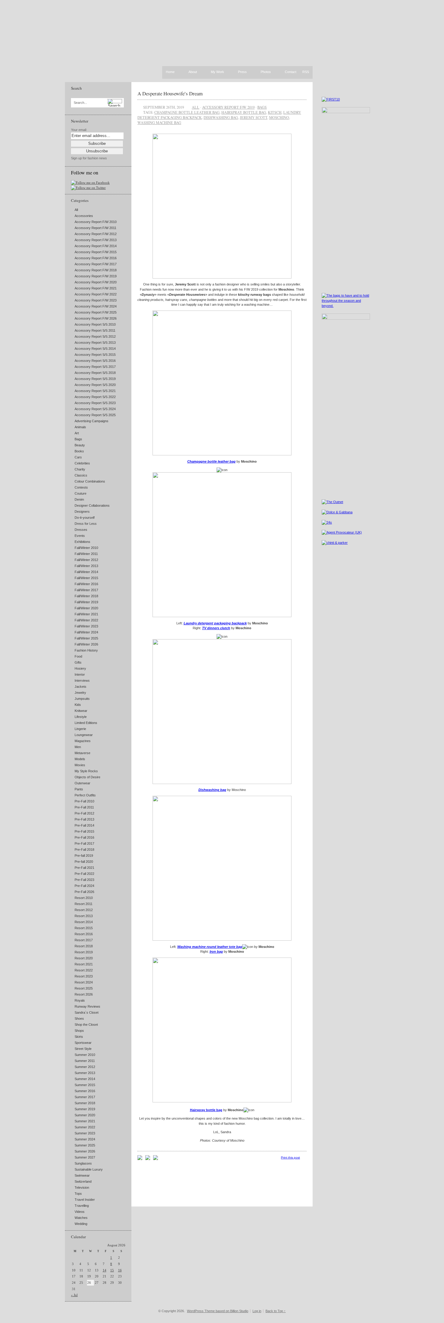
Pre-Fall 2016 (84, 837)
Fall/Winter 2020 (86, 608)
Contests (81, 487)
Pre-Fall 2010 (84, 801)
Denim (79, 499)
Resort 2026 (84, 994)
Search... (80, 102)
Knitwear (81, 711)
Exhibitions (82, 542)
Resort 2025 (84, 988)
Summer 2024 (85, 1139)
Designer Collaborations (92, 505)
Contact (290, 72)
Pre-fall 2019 (84, 855)
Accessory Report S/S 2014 (95, 348)
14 (104, 1270)
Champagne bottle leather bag (187, 112)
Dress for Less (86, 523)
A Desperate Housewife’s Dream (170, 93)
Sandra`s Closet (86, 1012)
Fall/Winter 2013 (86, 566)
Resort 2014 (84, 922)
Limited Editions (86, 723)
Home (170, 72)
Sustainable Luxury (89, 1169)
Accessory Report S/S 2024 (95, 409)
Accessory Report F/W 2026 (96, 318)
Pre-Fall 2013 (84, 819)
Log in (257, 1311)
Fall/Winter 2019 (86, 602)
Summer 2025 (85, 1145)
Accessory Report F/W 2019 (96, 276)
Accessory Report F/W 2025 (96, 312)
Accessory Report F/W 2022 (96, 294)
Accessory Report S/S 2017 (95, 366)
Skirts (79, 1036)
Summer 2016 (85, 1091)
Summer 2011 (85, 1061)
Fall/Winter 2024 (86, 632)
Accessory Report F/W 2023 (96, 300)
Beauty (80, 445)
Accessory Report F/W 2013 (96, 240)
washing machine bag (159, 122)
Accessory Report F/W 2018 (96, 270)
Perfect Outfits (85, 795)
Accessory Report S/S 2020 (95, 385)
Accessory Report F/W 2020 (96, 282)
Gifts (78, 662)
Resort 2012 (84, 910)
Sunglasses (83, 1163)
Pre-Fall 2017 (84, 843)
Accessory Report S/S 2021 (95, 391)
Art (77, 433)
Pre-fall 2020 (84, 861)
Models (80, 759)
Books (79, 451)
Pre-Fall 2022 (84, 873)
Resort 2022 (84, 970)
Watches (81, 1217)
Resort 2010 (84, 898)
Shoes (79, 1018)
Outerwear (82, 783)
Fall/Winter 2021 (86, 614)
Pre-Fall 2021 (84, 867)
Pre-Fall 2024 (84, 886)
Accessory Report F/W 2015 (96, 252)
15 (112, 1270)
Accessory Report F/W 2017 (96, 264)
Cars (78, 457)
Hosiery (80, 668)
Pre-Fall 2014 (84, 825)
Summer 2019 (85, 1109)
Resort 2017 (84, 940)
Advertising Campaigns (91, 421)
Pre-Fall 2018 (84, 849)
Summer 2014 (85, 1079)
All (76, 210)
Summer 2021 (85, 1121)
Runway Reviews (87, 1006)
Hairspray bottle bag (243, 112)
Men (78, 747)
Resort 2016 (84, 934)
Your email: (79, 130)
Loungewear (84, 735)
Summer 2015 (85, 1085)
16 (120, 1270)
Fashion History (86, 650)
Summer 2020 (85, 1115)
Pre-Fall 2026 (84, 892)
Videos (80, 1211)
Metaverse (82, 753)
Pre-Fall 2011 (84, 807)
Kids (78, 704)
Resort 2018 (84, 946)
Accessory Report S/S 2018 (95, 373)
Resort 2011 (83, 904)
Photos (266, 72)
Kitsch (275, 112)
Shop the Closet (86, 1024)
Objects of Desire (87, 777)
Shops (79, 1030)
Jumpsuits (82, 698)
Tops (78, 1193)
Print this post (290, 1157)
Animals (80, 427)
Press (242, 72)
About (192, 72)
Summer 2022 (85, 1127)
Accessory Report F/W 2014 (96, 246)
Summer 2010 (85, 1055)
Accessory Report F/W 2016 (96, 258)
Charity (80, 469)
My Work (217, 72)
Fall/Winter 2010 (86, 548)
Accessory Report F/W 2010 (96, 222)
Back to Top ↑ (275, 1311)
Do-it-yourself (85, 517)
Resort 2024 (84, 982)
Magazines (83, 741)
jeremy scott (253, 117)
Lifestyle (81, 717)
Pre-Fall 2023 (84, 879)
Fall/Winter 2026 (86, 644)
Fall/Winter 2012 (86, 560)
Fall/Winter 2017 (86, 590)
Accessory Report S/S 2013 (95, 342)
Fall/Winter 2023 (86, 626)
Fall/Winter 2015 (86, 578)
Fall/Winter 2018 (86, 596)
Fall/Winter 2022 (86, 620)
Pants (79, 789)
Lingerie (80, 729)
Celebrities (82, 463)
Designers (82, 511)
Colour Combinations (90, 481)
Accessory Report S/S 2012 (95, 336)
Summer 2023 (85, 1133)
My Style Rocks (86, 771)
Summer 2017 (85, 1097)
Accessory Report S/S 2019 (95, 379)
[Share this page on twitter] (155, 1159)
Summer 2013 (85, 1073)
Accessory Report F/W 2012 (96, 234)
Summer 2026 (85, 1151)
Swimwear (82, 1175)
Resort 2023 (84, 976)
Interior (80, 674)
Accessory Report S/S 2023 (95, 403)
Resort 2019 (84, 952)
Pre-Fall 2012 (84, 813)
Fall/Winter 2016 (86, 584)
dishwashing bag (221, 117)
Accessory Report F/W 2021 (96, 288)
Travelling (82, 1205)
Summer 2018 (85, 1103)
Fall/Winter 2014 (86, 572)
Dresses (81, 529)
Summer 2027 (85, 1157)
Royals (80, 1000)
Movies (80, 765)
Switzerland (83, 1181)
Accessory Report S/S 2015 (95, 354)
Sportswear (83, 1042)
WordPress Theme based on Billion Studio (217, 1311)
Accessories (84, 216)
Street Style (83, 1048)
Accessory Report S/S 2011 (95, 330)
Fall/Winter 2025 (86, 638)
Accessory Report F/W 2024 (96, 306)
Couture (80, 493)
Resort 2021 (84, 964)
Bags (78, 439)
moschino (279, 117)
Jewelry (80, 692)
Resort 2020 (84, 958)
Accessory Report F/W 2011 (95, 228)
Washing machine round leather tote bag (209, 946)
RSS (305, 72)
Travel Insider (85, 1199)
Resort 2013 (84, 916)
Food (78, 656)
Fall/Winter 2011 (86, 554)
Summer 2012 (85, 1067)
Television (82, 1187)
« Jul (74, 1295)
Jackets (80, 686)
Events (80, 535)
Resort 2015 (84, 928)
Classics (81, 475)
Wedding (81, 1224)
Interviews (82, 680)
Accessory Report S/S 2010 (95, 324)
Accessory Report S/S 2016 (95, 360)
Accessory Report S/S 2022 (95, 397)
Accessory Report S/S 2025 (95, 415)
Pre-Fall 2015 (84, 831)
